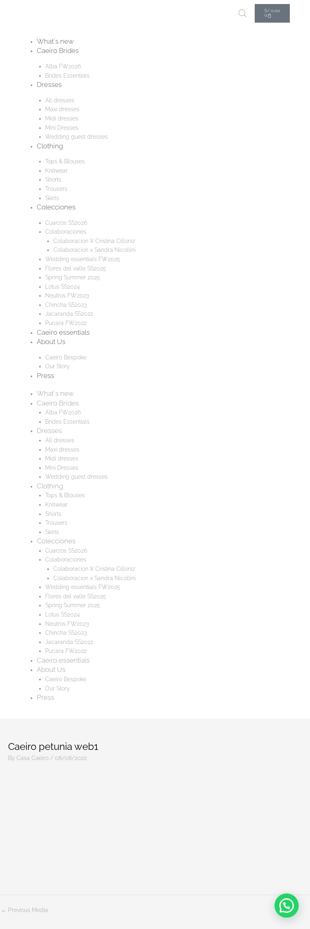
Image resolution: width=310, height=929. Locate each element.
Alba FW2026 (63, 66)
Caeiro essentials (63, 332)
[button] (286, 905)
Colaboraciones (65, 231)
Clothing (50, 146)
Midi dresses (61, 118)
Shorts (53, 179)
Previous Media (24, 910)
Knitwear (56, 170)
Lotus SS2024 (62, 286)
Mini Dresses (61, 128)
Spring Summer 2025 (72, 277)
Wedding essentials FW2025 (82, 259)
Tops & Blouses (65, 161)
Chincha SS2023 (66, 305)
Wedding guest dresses (76, 136)
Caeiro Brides (58, 50)
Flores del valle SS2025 (75, 268)
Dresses (49, 84)
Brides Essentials (67, 75)
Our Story (57, 366)
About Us (51, 342)
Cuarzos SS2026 (66, 223)
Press (45, 376)
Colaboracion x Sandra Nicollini (94, 250)
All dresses (59, 100)
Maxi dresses (62, 109)
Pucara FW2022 (66, 323)
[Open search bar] (243, 13)
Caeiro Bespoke (65, 357)
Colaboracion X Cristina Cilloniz (94, 241)
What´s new (55, 41)
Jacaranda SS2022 (69, 313)
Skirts (52, 198)
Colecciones (56, 207)
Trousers (56, 189)
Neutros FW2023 (67, 295)
